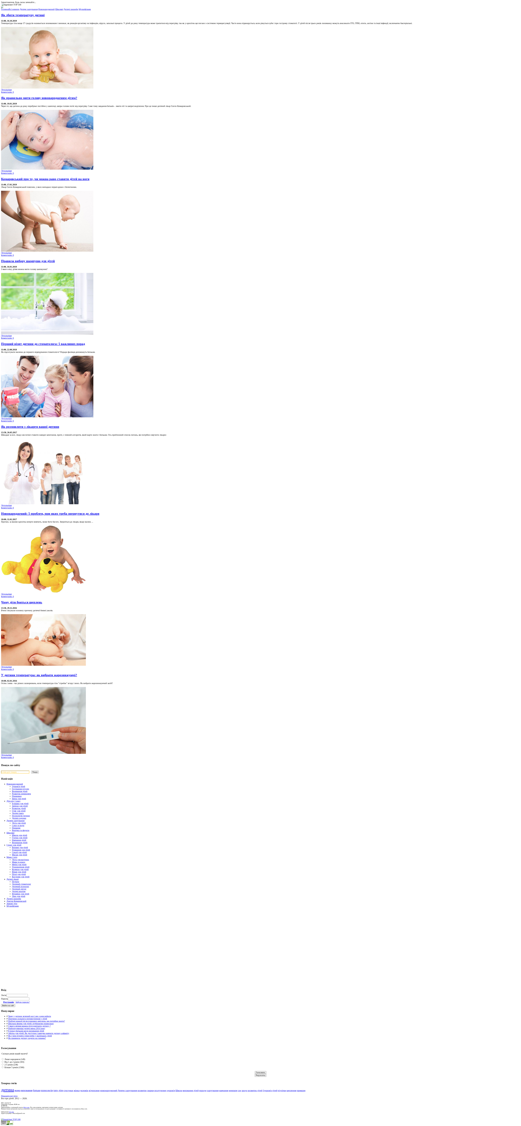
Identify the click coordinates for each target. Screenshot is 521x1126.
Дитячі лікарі (13, 879)
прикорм (301, 1090)
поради (202, 1090)
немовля (233, 1090)
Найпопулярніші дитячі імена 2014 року (26, 1028)
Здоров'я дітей (18, 786)
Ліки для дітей (18, 896)
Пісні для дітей (19, 874)
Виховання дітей (19, 791)
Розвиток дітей (19, 808)
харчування (213, 1090)
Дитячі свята (18, 813)
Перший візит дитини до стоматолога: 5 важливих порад (43, 344)
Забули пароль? (22, 1002)
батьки (36, 1090)
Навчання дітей (19, 840)
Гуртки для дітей (19, 838)
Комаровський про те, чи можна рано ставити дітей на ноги (45, 179)
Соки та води (18, 825)
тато (55, 1090)
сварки (150, 1090)
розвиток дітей (255, 1090)
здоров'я (170, 1090)
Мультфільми (13, 906)
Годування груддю (20, 789)
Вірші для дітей (19, 872)
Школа (178, 1090)
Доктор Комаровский (16, 901)
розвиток (142, 1090)
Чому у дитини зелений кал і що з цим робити (29, 1016)
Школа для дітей (19, 835)
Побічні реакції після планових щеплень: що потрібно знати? (36, 1021)
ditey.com (26, 1107)
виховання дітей (191, 1090)
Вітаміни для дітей (20, 894)
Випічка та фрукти (20, 830)
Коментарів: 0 (7, 92)
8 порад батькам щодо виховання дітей (26, 1031)
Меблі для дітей (19, 864)
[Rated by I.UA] (7, 1124)
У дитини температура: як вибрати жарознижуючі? (39, 675)
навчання (223, 1090)
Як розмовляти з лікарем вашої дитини (30, 426)
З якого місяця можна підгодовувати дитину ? (29, 1026)
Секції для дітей (19, 852)
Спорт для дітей (14, 845)
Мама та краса (18, 862)
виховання (26, 1090)
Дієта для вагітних (20, 859)
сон (239, 1090)
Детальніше (6, 90)
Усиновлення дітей (20, 867)
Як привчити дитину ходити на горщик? (27, 1038)
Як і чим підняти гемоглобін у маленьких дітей (30, 1036)
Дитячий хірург (19, 889)
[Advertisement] (21, 929)
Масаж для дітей (19, 855)
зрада (244, 1090)
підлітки (282, 1090)
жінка (77, 1090)
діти (60, 1090)
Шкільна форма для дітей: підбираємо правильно (31, 1023)
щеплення (291, 1090)
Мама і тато (12, 857)
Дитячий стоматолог (21, 884)
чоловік (84, 1090)
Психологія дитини (21, 816)
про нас (11, 1112)
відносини (94, 1090)
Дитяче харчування (15, 820)
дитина (7, 1089)
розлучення (160, 1090)
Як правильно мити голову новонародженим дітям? (39, 98)
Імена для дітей (19, 798)
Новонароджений (15, 784)
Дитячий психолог (20, 886)
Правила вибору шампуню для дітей (28, 261)
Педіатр (15, 881)
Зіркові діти (12, 903)
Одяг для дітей (19, 811)
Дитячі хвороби (14, 899)
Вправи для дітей (20, 847)
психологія (47, 1090)
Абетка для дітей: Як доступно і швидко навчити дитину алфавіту (38, 1033)
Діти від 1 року (13, 801)
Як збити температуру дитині (23, 15)
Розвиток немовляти (21, 794)
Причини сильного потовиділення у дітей (27, 1019)
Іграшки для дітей (20, 803)
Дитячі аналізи (19, 891)
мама (17, 1090)
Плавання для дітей (21, 850)
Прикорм (16, 828)
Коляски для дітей (20, 869)
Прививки (17, 796)
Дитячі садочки (19, 818)
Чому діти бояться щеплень (21, 602)
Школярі (10, 833)
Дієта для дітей (19, 823)
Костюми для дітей (20, 877)
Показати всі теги (9, 1096)
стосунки (68, 1090)
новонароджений (108, 1090)
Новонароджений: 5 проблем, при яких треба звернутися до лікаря (50, 513)
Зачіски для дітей (20, 806)
